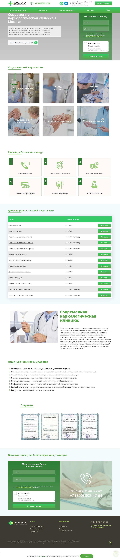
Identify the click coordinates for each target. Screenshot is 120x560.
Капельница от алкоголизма (19, 272)
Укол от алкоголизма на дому (20, 260)
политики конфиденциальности (94, 36)
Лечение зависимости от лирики (21, 243)
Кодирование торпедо (17, 266)
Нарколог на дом (15, 278)
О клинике (90, 10)
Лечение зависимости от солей (20, 237)
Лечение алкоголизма (18, 10)
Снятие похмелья (15, 231)
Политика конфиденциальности (66, 530)
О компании (63, 526)
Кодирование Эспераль (17, 254)
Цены (108, 10)
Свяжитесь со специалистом (21, 42)
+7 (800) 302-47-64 (42, 3)
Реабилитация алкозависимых (20, 289)
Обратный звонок (103, 3)
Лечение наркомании (66, 10)
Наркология (42, 10)
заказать (104, 225)
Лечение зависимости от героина (21, 249)
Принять (86, 556)
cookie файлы (42, 556)
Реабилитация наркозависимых (21, 295)
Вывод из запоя (15, 225)
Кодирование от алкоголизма (20, 283)
